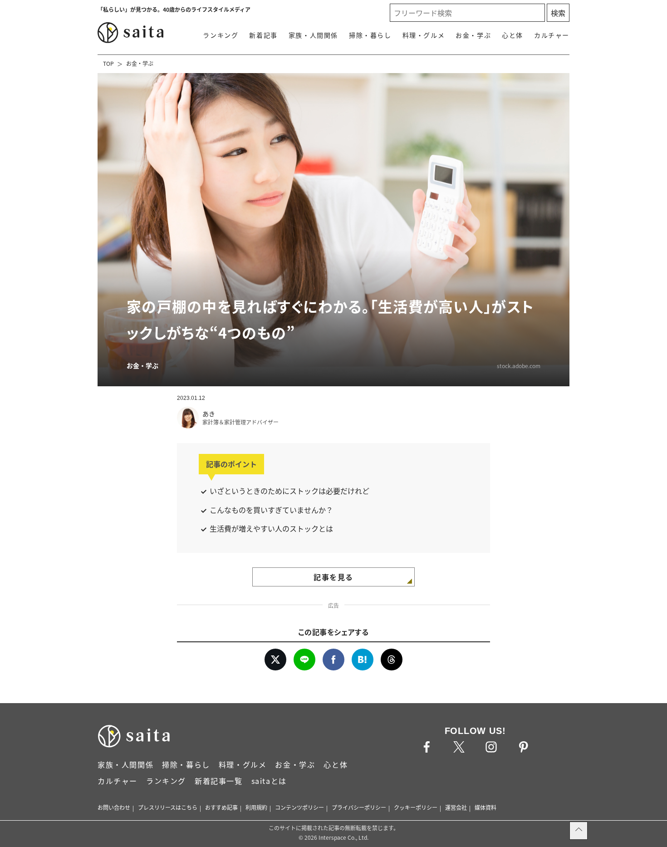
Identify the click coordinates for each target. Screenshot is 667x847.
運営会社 (456, 807)
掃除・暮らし (370, 34)
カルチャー (551, 34)
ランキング (220, 34)
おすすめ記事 (221, 807)
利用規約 (256, 807)
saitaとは (269, 780)
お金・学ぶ (473, 34)
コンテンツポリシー (299, 807)
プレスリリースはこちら (167, 807)
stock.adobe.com (518, 365)
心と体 (512, 34)
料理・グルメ (423, 34)
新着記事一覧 (219, 780)
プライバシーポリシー (359, 807)
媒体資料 (485, 807)
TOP (108, 63)
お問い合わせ (114, 807)
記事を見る (333, 576)
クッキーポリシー (415, 807)
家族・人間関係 (313, 34)
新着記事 (263, 34)
